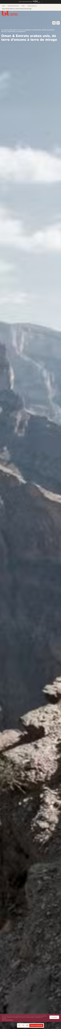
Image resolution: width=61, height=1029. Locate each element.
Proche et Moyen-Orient (13, 5)
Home (3, 5)
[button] (23, 1025)
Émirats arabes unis (32, 5)
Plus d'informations (7, 1020)
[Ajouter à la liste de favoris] (58, 23)
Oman (23, 5)
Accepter (54, 1017)
